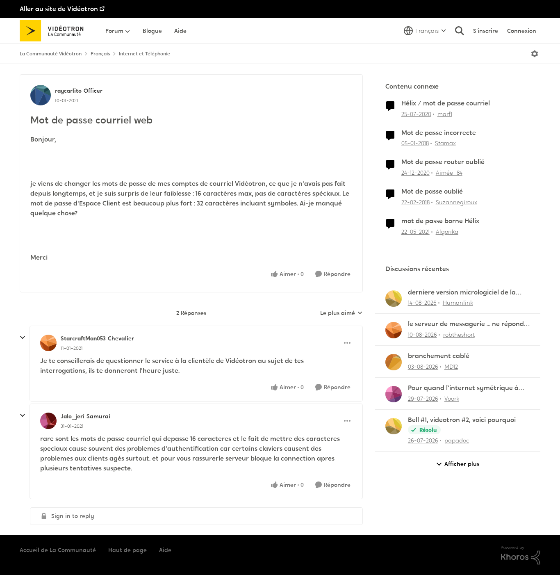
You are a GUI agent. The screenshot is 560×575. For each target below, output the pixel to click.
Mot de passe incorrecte (438, 133)
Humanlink (458, 302)
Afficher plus (461, 464)
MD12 (451, 366)
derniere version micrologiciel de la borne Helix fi (462, 292)
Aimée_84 (449, 172)
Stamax (445, 143)
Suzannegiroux (456, 202)
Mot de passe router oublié (443, 162)
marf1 (444, 114)
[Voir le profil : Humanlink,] (393, 298)
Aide (165, 550)
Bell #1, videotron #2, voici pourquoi (462, 420)
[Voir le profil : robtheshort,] (393, 330)
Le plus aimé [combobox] (341, 313)
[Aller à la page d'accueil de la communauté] (54, 30)
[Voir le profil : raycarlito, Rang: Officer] (40, 95)
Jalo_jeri (72, 416)
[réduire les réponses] (22, 337)
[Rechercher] (459, 31)
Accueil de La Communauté (58, 550)
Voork (451, 398)
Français (100, 53)
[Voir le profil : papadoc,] (393, 426)
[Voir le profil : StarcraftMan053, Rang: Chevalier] (48, 343)
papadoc (456, 440)
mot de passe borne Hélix (440, 221)
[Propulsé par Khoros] (520, 555)
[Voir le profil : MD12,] (393, 362)
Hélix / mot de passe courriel (445, 103)
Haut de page (127, 550)
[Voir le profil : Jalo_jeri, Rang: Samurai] (48, 421)
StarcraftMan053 (83, 338)
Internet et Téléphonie (144, 53)
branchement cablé (438, 356)
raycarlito (68, 90)
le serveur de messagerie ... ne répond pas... (466, 324)
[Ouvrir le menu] (534, 53)
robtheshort (459, 334)
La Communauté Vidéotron (51, 53)
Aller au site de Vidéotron (59, 9)
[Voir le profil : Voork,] (393, 394)
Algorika (447, 231)
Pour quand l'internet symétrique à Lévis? (463, 388)
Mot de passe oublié (432, 191)
